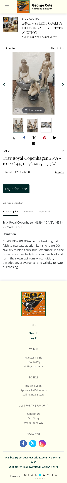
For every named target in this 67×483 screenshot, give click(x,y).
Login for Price (16, 189)
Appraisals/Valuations (34, 390)
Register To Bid (33, 357)
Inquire (59, 172)
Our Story (33, 418)
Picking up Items (33, 366)
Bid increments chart (13, 202)
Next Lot (56, 48)
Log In (33, 338)
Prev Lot (10, 48)
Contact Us (33, 413)
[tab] (10, 213)
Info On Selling (33, 385)
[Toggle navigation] (7, 7)
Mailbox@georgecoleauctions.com (26, 458)
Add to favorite (62, 151)
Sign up (33, 333)
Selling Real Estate (33, 394)
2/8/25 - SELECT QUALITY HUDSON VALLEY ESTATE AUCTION (42, 28)
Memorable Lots (33, 422)
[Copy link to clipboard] (13, 138)
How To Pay (33, 362)
